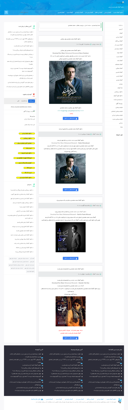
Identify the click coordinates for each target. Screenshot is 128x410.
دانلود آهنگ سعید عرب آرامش (24, 211)
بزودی (94, 44)
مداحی (120, 123)
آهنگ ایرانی (108, 12)
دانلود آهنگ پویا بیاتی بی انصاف (24, 247)
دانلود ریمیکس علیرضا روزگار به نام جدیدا (22, 190)
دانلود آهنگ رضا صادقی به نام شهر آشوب (22, 194)
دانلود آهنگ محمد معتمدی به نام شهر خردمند (70, 129)
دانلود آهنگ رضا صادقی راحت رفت (23, 243)
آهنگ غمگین (119, 68)
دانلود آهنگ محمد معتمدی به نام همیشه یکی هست (70, 269)
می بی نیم (29, 148)
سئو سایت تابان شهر (30, 265)
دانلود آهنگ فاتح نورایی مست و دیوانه (22, 226)
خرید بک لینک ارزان (29, 119)
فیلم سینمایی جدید (117, 119)
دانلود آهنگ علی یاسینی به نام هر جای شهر (21, 198)
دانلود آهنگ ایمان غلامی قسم (25, 222)
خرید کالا (29, 168)
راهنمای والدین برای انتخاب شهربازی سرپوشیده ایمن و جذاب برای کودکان (20, 77)
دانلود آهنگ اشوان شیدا (26, 207)
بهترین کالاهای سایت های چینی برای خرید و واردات (19, 86)
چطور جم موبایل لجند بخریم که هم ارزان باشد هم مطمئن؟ (20, 63)
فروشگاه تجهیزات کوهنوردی (24, 158)
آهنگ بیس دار (89, 12)
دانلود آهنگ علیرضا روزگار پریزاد (24, 252)
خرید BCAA (28, 172)
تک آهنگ (120, 88)
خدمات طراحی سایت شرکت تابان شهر (20, 261)
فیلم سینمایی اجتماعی (116, 111)
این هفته (31, 101)
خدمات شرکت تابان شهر (23, 258)
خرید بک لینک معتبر (29, 125)
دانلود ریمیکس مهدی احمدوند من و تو (23, 203)
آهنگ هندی (119, 80)
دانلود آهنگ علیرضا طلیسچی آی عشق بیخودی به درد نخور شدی (20, 217)
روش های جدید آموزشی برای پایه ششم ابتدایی (20, 82)
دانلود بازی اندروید (26, 153)
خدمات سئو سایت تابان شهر (17, 268)
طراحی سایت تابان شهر (29, 268)
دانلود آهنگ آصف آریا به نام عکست (23, 46)
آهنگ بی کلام (98, 12)
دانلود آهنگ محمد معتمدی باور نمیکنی (70, 39)
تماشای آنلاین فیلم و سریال (25, 143)
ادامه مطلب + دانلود (69, 118)
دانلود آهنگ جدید (118, 12)
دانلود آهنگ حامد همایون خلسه (24, 231)
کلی (18, 101)
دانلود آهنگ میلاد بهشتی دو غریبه (24, 239)
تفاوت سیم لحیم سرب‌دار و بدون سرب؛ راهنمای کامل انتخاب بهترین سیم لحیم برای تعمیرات (20, 33)
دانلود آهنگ (87, 56)
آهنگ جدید (70, 12)
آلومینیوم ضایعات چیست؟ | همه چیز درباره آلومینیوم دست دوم (21, 70)
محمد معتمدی (77, 56)
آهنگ (94, 134)
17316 (120, 25)
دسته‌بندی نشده (118, 99)
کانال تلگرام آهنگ (35, 399)
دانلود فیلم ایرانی (27, 133)
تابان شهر (32, 261)
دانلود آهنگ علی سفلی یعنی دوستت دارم (22, 235)
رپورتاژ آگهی (119, 103)
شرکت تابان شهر (13, 258)
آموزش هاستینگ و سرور (25, 163)
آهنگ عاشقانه (118, 64)
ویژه (121, 127)
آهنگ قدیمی (61, 12)
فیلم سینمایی (119, 107)
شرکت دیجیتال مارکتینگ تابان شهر (16, 265)
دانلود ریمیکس (118, 92)
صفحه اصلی (88, 25)
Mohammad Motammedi (72, 53)
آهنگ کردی (119, 76)
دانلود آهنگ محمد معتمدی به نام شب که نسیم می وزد (70, 200)
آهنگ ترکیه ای (79, 12)
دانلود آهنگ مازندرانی (26, 177)
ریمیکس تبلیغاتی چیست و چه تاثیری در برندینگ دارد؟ (20, 56)
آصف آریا (32, 258)
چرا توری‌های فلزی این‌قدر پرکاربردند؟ (23, 50)
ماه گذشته (24, 101)
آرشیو (120, 29)
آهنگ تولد (119, 53)
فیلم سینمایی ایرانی (117, 115)
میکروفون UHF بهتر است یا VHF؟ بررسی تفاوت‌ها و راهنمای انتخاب (19, 40)
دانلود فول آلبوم (118, 96)
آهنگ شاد (119, 60)
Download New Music (58, 143)
